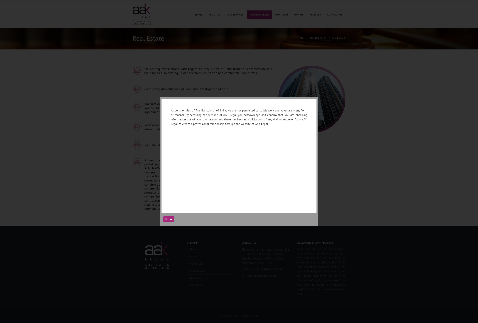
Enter (168, 219)
